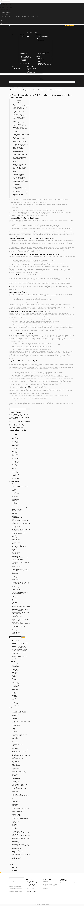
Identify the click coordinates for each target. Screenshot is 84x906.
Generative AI (15, 540)
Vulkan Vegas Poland (16, 620)
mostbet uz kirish (16, 587)
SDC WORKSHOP (42, 53)
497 (12, 506)
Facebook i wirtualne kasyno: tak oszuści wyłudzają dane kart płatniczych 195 (19, 534)
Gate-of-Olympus (16, 539)
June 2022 (14, 465)
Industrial (14, 549)
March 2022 (14, 469)
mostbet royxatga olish (17, 585)
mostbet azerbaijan (16, 566)
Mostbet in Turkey (30, 82)
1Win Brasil (14, 489)
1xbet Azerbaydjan (16, 497)
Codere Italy (14, 527)
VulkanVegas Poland (16, 622)
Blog (13, 515)
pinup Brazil (14, 602)
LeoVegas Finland (16, 552)
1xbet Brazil (14, 500)
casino (13, 519)
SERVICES (38, 34)
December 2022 (15, 457)
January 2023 (15, 455)
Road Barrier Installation (43, 36)
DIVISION (38, 38)
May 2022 (14, 467)
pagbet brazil (15, 597)
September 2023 (16, 444)
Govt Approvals (31, 69)
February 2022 (15, 471)
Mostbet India (15, 576)
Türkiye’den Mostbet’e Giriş (19, 177)
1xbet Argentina (15, 492)
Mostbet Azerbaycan (16, 567)
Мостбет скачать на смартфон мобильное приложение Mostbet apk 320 (21, 628)
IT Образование (15, 550)
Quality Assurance (32, 68)
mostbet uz (14, 586)
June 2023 (14, 448)
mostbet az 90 (15, 565)
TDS (29, 71)
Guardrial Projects (16, 542)
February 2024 (15, 437)
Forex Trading (15, 537)
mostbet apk (15, 560)
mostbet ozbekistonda (17, 580)
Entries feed (14, 867)
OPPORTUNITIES (16, 68)
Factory (13, 536)
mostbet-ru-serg (15, 590)
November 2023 (15, 441)
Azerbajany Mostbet (16, 510)
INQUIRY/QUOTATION (69, 25)
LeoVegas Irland (15, 555)
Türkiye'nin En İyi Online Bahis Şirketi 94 (21, 606)
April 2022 (14, 468)
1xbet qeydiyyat (15, 505)
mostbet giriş (15, 573)
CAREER (12, 66)
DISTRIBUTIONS (25, 36)
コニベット (14, 635)
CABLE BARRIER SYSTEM (17, 517)
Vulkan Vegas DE (16, 615)
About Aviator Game (17, 114)
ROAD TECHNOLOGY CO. (44, 52)
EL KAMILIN (41, 40)
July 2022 (14, 464)
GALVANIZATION (25, 63)
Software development (17, 605)
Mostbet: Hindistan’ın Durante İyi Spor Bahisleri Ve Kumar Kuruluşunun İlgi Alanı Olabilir (20, 127)
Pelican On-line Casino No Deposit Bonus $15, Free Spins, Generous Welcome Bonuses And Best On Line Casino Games (19, 423)
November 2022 (15, 458)
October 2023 (15, 442)
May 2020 (14, 475)
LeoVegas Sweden (16, 556)
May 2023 (14, 449)
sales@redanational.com (5, 14)
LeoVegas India (15, 553)
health (13, 543)
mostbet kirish (15, 577)
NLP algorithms (15, 595)
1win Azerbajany (15, 487)
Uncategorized (15, 608)
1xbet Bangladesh (16, 499)
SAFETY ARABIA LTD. (43, 55)
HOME (11, 34)
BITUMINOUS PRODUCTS (27, 62)
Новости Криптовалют (17, 630)
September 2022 (16, 461)
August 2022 (15, 462)
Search (11, 407)
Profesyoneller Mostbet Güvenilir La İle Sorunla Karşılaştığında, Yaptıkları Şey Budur (20, 146)
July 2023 (14, 447)
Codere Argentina (16, 526)
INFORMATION (41, 63)
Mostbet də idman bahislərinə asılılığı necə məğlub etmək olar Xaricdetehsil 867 (20, 571)
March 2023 (14, 452)
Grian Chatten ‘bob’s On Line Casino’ (17, 420)
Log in (13, 866)
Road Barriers (40, 58)
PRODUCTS (22, 34)
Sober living (14, 603)
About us (16, 34)
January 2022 (15, 472)
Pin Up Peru (14, 599)
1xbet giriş (14, 502)
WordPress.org (15, 870)
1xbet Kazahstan (15, 503)
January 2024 (15, 438)
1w (12, 483)
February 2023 (15, 454)
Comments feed (15, 869)
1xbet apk (14, 490)
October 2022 (15, 459)
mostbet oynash (15, 579)
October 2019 (15, 477)
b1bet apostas (15, 512)
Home (22, 82)
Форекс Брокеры (16, 632)
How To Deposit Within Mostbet (20, 165)
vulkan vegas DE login (17, 616)
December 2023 (15, 439)
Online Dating (15, 596)
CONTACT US (39, 61)
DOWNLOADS (30, 66)
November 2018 (15, 478)
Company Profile (31, 72)
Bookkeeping (15, 516)
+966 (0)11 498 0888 (5, 9)
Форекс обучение (16, 633)
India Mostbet (15, 547)
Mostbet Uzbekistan (16, 589)
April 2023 (14, 451)
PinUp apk (14, 600)
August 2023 (15, 445)
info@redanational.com (6, 12)
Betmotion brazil (15, 513)
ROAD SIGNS (24, 53)
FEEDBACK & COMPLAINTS (44, 64)
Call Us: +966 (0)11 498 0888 (32, 25)
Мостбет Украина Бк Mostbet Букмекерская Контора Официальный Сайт (19, 174)
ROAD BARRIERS (25, 60)
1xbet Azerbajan (15, 493)
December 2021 (15, 474)
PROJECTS (38, 56)
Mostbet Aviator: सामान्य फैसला (19, 118)
